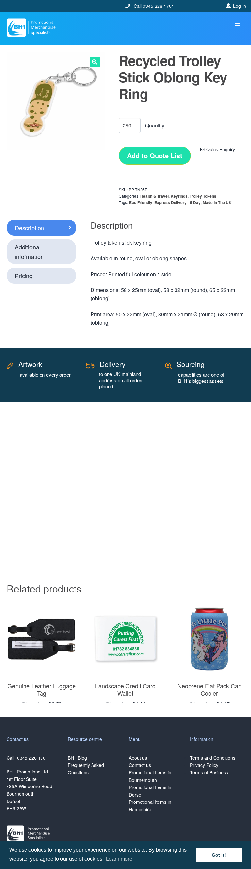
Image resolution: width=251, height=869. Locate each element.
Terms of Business (209, 772)
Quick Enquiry (220, 149)
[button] (237, 24)
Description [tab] (29, 227)
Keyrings (179, 196)
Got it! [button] (219, 855)
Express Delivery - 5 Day (177, 202)
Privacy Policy (204, 765)
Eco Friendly (140, 202)
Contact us (140, 765)
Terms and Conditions (212, 758)
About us (138, 758)
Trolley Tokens (203, 196)
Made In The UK (217, 202)
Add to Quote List (154, 155)
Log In (239, 6)
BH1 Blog (77, 758)
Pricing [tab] (24, 275)
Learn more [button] (119, 859)
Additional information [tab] (29, 252)
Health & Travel (154, 196)
